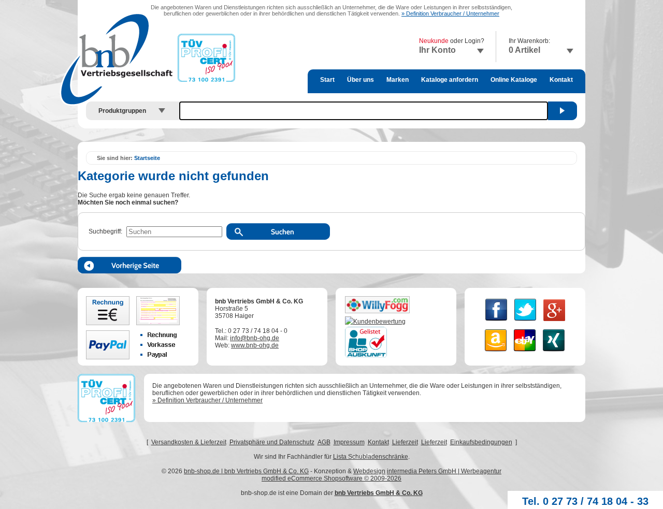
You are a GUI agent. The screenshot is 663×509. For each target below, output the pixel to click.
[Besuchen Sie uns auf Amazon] (496, 352)
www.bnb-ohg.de (255, 345)
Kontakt (561, 79)
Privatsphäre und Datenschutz (271, 442)
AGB (324, 442)
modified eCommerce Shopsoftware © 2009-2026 (331, 478)
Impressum (349, 442)
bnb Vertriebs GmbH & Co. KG (379, 493)
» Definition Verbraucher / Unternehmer (450, 13)
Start (327, 79)
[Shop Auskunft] (366, 355)
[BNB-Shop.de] (375, 321)
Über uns (360, 79)
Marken (397, 79)
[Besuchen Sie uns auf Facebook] (496, 321)
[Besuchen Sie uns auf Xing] (554, 352)
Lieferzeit (405, 442)
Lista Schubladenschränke (370, 456)
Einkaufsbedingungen (481, 442)
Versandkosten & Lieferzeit (188, 442)
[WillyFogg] (377, 311)
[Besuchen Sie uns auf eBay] (525, 352)
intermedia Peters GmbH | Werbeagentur (444, 471)
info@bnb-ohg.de (254, 338)
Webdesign (369, 471)
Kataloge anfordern (449, 79)
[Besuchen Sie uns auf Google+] (554, 321)
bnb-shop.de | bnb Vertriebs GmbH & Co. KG (246, 471)
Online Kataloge (514, 79)
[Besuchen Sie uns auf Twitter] (525, 321)
